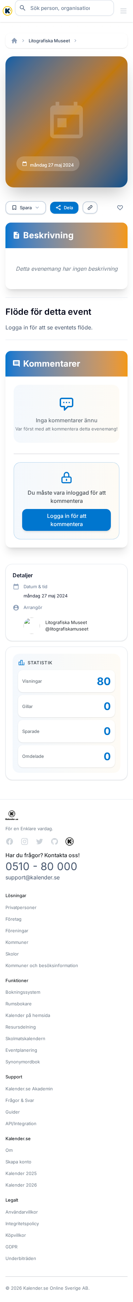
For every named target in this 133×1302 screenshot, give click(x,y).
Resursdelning (20, 1027)
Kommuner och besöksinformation (41, 965)
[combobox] (64, 8)
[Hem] (14, 40)
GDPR (11, 1246)
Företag (13, 919)
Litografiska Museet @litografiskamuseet (66, 626)
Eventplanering (21, 1050)
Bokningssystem (22, 992)
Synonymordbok (22, 1061)
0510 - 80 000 (41, 866)
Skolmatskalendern (25, 1038)
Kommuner (16, 942)
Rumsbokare (18, 1003)
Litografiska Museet (49, 40)
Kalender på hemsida (27, 1015)
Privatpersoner (20, 907)
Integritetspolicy (22, 1223)
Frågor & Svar (19, 1100)
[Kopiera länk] (90, 207)
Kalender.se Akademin (29, 1088)
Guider (12, 1112)
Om (9, 1150)
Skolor (12, 954)
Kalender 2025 (21, 1173)
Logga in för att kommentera (66, 519)
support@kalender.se (32, 877)
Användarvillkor (21, 1212)
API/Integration (20, 1123)
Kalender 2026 (21, 1185)
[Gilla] (120, 207)
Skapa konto (18, 1161)
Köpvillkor (15, 1235)
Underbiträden (20, 1258)
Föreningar (16, 930)
